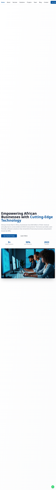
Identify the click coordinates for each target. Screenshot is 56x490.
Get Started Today (9, 236)
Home (3, 2)
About (8, 2)
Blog (40, 2)
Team (35, 2)
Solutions (22, 2)
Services (15, 2)
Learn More (23, 236)
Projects (29, 2)
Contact (46, 2)
